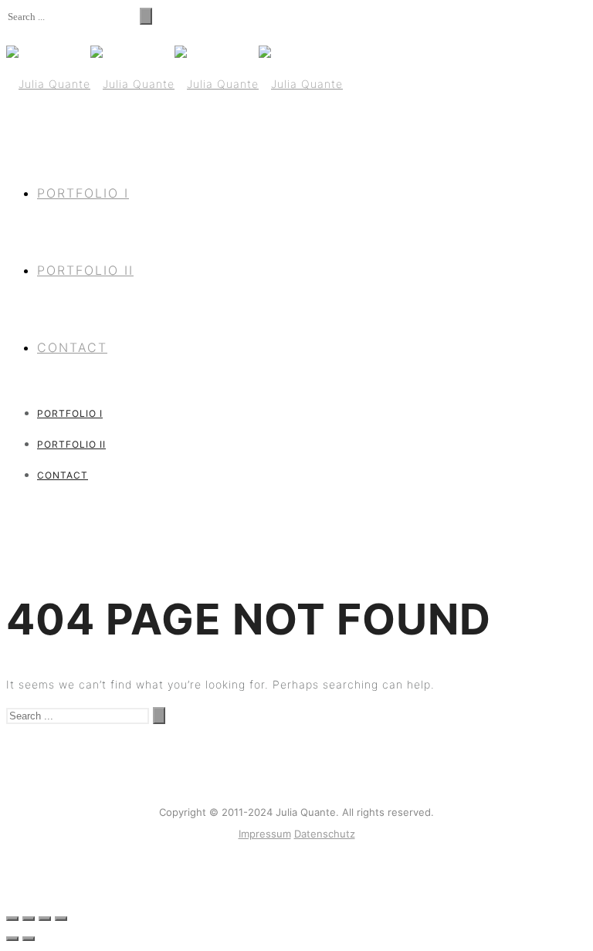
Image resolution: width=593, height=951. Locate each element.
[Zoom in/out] (61, 918)
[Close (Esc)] (12, 918)
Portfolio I (83, 193)
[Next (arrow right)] (28, 938)
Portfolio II (85, 270)
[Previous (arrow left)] (12, 938)
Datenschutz (324, 833)
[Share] (28, 918)
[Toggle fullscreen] (45, 918)
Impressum (265, 833)
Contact (72, 347)
